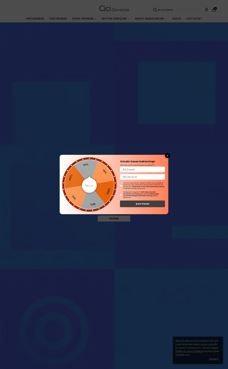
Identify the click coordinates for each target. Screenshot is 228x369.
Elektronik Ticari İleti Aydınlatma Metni (148, 187)
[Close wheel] (167, 155)
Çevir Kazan (142, 203)
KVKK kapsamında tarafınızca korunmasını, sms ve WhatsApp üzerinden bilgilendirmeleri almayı (141, 194)
